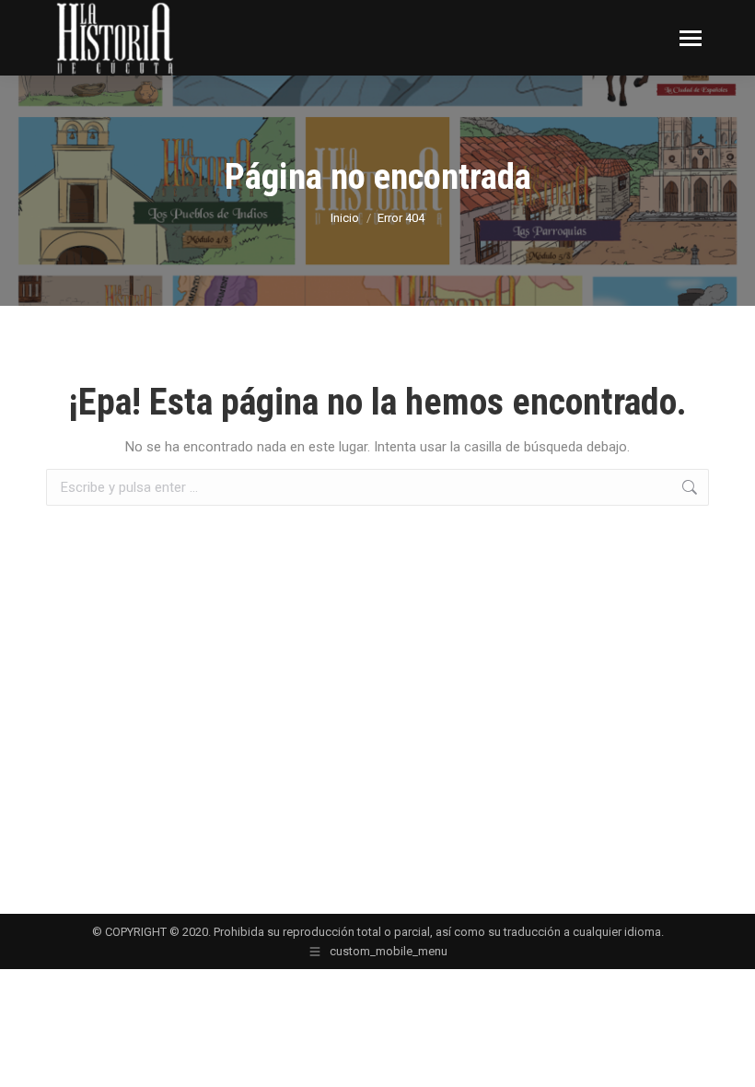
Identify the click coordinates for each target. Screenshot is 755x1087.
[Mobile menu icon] (690, 38)
